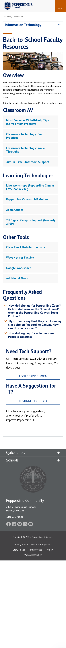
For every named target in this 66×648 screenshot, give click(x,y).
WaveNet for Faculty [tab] (20, 258)
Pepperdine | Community (16, 3)
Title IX (49, 549)
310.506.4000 (14, 517)
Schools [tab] (12, 460)
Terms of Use (35, 549)
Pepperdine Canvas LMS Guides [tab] (27, 199)
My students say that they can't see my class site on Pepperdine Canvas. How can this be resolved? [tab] (34, 324)
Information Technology (23, 24)
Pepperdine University (43, 536)
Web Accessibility (33, 554)
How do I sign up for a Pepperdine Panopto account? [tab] (31, 335)
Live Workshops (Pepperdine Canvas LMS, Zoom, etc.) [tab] (30, 187)
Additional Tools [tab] (17, 278)
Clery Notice (19, 549)
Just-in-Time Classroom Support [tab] (27, 162)
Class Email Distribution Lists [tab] (25, 247)
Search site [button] (11, 4)
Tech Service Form (33, 376)
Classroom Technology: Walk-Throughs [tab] (25, 150)
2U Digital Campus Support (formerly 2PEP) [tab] (31, 222)
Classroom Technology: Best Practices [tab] (25, 136)
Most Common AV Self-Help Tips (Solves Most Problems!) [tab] (27, 122)
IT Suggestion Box (33, 401)
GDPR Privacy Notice (41, 544)
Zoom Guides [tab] (14, 210)
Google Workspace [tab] (18, 268)
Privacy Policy (21, 544)
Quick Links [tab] (15, 452)
